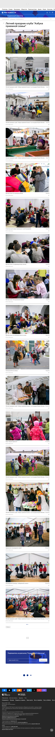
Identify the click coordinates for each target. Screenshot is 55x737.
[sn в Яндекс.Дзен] (9, 690)
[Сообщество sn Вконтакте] (14, 690)
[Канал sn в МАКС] (4, 690)
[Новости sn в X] (34, 690)
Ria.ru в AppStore (38, 700)
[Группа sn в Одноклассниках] (19, 690)
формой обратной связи (7, 729)
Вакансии (4, 705)
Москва (8, 627)
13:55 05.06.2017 (5, 19)
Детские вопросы (13, 698)
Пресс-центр (30, 700)
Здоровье (21, 698)
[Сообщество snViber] (44, 690)
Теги (25, 698)
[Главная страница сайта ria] (9, 12)
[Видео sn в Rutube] (24, 690)
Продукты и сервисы (20, 700)
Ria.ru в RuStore (47, 700)
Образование (5, 698)
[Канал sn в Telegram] (29, 690)
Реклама (12, 700)
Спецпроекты (5, 700)
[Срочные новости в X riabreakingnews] (39, 690)
